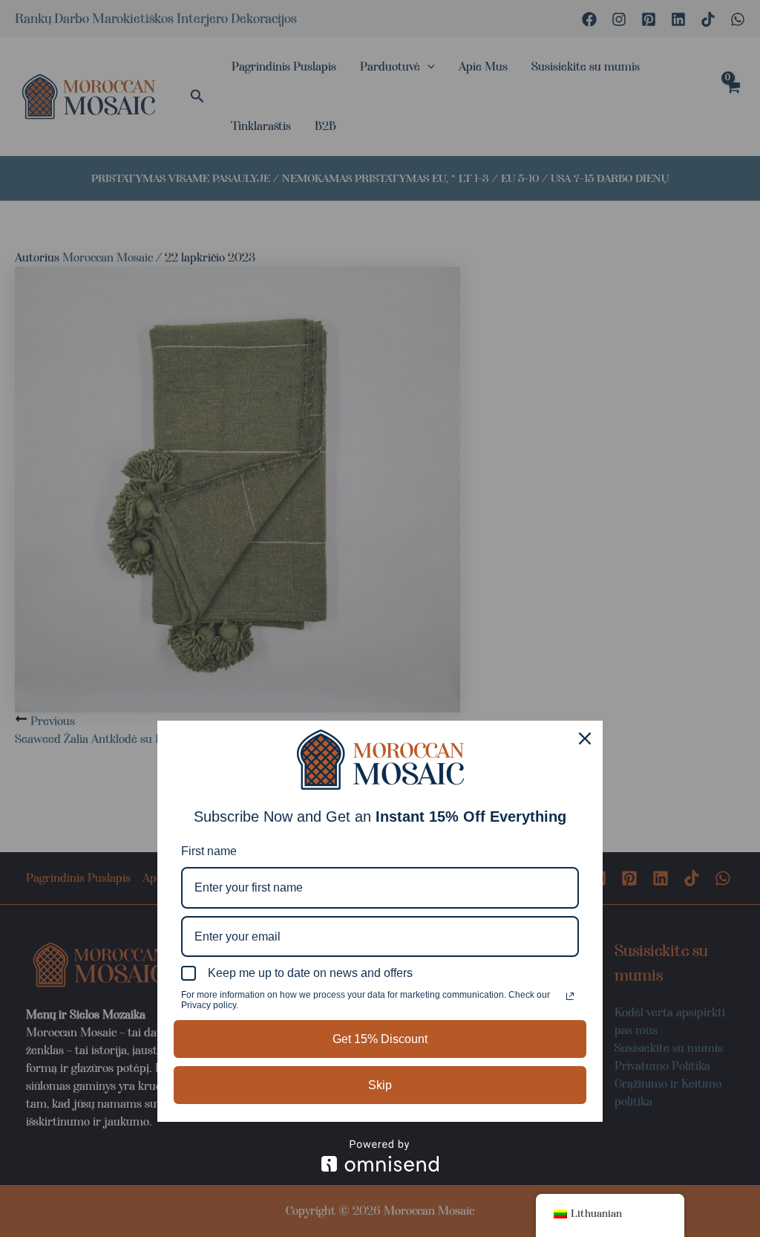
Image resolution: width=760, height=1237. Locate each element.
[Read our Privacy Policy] (570, 996)
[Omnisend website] (380, 1155)
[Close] (585, 738)
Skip (380, 1085)
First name (209, 851)
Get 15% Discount (380, 1039)
